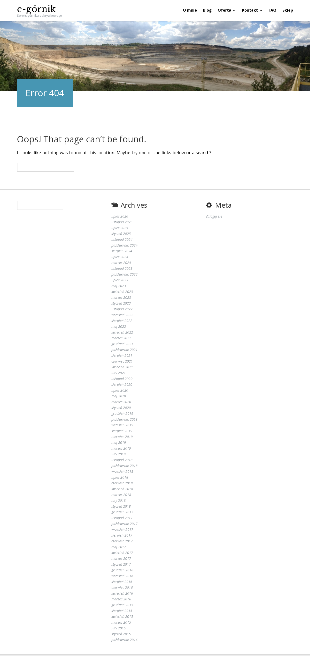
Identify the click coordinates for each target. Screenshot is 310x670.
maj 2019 (118, 442)
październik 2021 (124, 349)
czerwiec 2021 (122, 361)
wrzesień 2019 (122, 425)
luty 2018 (118, 500)
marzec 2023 (121, 297)
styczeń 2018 (121, 506)
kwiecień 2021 (122, 367)
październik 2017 (124, 523)
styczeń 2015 (121, 634)
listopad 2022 (121, 309)
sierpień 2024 (121, 251)
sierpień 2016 (121, 581)
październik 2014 (124, 639)
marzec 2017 (121, 558)
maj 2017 (118, 547)
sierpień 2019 (121, 431)
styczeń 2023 (121, 303)
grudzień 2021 (122, 344)
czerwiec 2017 (122, 541)
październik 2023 (124, 274)
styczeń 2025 (121, 233)
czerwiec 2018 (122, 483)
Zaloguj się (214, 216)
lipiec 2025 (119, 228)
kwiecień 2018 (122, 489)
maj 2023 (118, 286)
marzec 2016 (121, 599)
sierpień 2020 (121, 384)
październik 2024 (124, 245)
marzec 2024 (121, 262)
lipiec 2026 (119, 216)
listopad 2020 (121, 378)
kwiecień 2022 (122, 332)
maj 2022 (118, 326)
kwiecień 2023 (122, 291)
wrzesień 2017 (122, 529)
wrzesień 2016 (122, 576)
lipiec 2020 (119, 390)
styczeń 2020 (121, 407)
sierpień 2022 (121, 320)
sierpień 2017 (121, 535)
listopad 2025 (121, 222)
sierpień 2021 (121, 355)
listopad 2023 (121, 268)
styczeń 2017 (121, 564)
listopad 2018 (121, 460)
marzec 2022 (121, 338)
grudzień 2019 (122, 413)
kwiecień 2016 (122, 593)
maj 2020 (118, 396)
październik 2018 (124, 465)
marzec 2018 (121, 494)
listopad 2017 (121, 518)
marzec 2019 (121, 448)
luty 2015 (118, 628)
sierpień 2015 (121, 610)
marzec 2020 (121, 402)
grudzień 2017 (122, 512)
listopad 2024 (121, 239)
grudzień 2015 (122, 605)
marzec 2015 (121, 622)
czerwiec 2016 (122, 587)
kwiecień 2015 (122, 616)
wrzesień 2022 (122, 315)
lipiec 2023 (119, 280)
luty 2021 (118, 373)
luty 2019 (118, 454)
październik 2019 (124, 419)
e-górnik (36, 9)
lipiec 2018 (119, 477)
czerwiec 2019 (122, 436)
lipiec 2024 (119, 257)
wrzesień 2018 (122, 471)
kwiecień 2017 (122, 552)
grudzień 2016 (122, 570)
